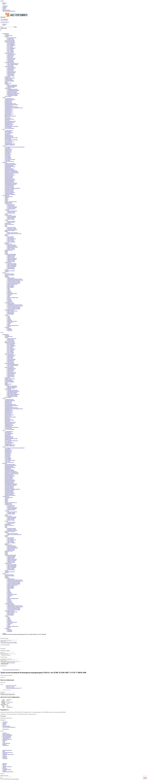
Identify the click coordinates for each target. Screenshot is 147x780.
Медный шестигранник (12, 92)
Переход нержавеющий (12, 245)
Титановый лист (8, 140)
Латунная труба (8, 112)
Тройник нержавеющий (12, 258)
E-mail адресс (3, 640)
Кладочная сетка (8, 152)
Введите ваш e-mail (4, 775)
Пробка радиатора (10, 277)
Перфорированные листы (10, 143)
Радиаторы (5, 768)
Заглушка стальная (11, 208)
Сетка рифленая (8, 157)
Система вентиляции (7, 769)
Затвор (6, 213)
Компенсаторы (8, 223)
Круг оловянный (10, 48)
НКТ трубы (7, 117)
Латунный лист (8, 133)
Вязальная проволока (9, 168)
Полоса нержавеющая (11, 71)
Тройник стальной (11, 260)
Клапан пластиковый (11, 217)
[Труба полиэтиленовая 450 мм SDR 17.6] (11, 669)
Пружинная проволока (9, 185)
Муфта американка (9, 196)
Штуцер (6, 269)
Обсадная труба (8, 118)
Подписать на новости (6, 655)
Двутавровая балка (8, 35)
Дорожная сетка (8, 151)
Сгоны (6, 253)
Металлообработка (6, 726)
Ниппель (7, 234)
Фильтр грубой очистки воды (11, 201)
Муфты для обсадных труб (12, 232)
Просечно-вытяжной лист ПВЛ (11, 137)
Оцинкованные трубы (9, 119)
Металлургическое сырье (8, 752)
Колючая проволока (9, 175)
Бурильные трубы (8, 102)
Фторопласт (9, 301)
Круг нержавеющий (11, 47)
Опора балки (9, 294)
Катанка (6, 36)
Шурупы (9, 298)
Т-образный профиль (9, 79)
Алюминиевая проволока (10, 163)
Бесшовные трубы (8, 100)
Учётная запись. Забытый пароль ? (7, 642)
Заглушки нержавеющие (12, 206)
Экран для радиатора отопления (13, 283)
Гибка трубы (10, 686)
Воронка (6, 199)
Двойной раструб (8, 202)
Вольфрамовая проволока (10, 166)
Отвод (6, 235)
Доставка (4, 7)
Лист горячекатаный (9, 132)
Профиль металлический (10, 77)
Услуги (4, 8)
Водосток (4, 764)
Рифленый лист (8, 138)
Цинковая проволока (9, 193)
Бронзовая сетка (8, 150)
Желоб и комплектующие (12, 284)
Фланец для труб (8, 262)
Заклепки (9, 291)
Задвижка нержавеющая (12, 210)
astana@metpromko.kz (4, 22)
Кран (6, 225)
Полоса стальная (10, 73)
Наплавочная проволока (10, 178)
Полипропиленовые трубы (10, 121)
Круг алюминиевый (11, 42)
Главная (2, 0)
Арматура (7, 34)
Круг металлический (7, 736)
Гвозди (8, 289)
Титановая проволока (9, 191)
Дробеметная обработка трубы (13, 688)
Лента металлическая (7, 737)
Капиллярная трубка (9, 109)
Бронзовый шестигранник (12, 89)
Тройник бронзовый (11, 255)
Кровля (4, 765)
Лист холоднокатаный (9, 141)
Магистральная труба (9, 113)
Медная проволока (8, 177)
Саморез (9, 295)
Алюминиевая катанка (11, 37)
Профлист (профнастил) (10, 144)
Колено (6, 220)
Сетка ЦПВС (7, 147)
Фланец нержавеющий (11, 265)
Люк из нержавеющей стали (12, 63)
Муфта (6, 231)
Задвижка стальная (11, 211)
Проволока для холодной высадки (11, 172)
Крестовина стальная (11, 227)
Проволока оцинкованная (10, 194)
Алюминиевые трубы (9, 98)
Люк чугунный (10, 65)
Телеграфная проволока (9, 189)
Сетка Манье (7, 153)
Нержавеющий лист (9, 135)
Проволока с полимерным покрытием (12, 188)
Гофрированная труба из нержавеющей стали (14, 107)
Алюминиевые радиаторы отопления (14, 278)
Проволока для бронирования (11, 170)
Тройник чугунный (11, 261)
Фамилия (2, 653)
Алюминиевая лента (11, 54)
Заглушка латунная (11, 204)
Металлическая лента (9, 53)
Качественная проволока (10, 174)
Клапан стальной (10, 218)
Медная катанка (10, 38)
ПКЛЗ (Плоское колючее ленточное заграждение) (14, 146)
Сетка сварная (8, 158)
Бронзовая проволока (9, 165)
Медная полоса (10, 70)
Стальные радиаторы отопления (13, 306)
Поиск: (1, 27)
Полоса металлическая (7, 739)
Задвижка (7, 209)
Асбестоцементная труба (10, 99)
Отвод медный (10, 237)
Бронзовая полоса (10, 68)
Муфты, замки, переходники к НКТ (14, 233)
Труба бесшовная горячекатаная (11, 106)
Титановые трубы (8, 125)
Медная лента (10, 57)
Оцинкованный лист (9, 136)
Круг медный (10, 46)
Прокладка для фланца (11, 263)
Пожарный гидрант (9, 250)
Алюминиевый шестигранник (13, 90)
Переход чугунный (11, 249)
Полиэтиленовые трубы (9, 122)
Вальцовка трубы (11, 685)
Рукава (6, 252)
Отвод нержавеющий (11, 238)
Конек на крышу (10, 285)
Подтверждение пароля (5, 661)
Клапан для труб (8, 515)
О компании (5, 5)
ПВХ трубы (7, 120)
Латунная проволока (9, 176)
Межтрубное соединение (10, 230)
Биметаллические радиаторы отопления (15, 279)
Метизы (6, 275)
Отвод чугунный (10, 240)
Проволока (5, 740)
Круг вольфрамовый (11, 44)
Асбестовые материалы (7, 750)
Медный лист (7, 134)
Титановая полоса (10, 74)
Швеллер (7, 84)
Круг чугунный (10, 52)
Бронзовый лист (8, 131)
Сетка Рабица (7, 156)
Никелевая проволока (9, 180)
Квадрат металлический (9, 40)
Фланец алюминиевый (11, 264)
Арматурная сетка (8, 449)
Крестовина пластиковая (12, 229)
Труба (4, 742)
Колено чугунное (10, 222)
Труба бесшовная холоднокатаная (11, 126)
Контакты (5, 2)
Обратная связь (6, 729)
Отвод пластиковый (11, 241)
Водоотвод (5, 763)
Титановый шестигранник (12, 95)
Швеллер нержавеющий (12, 86)
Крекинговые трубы (9, 111)
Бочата (6, 198)
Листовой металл (6, 738)
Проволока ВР (8, 167)
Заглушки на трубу (8, 203)
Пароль (2, 641)
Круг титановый (10, 51)
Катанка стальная (10, 39)
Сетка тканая (7, 160)
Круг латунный (10, 45)
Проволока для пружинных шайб (11, 171)
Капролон (9, 299)
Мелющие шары (8, 383)
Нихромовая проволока (9, 482)
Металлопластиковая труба (10, 416)
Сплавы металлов (8, 78)
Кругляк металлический (9, 41)
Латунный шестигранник (12, 91)
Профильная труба (8, 123)
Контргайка (9, 292)
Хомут (8, 296)
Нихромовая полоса (11, 72)
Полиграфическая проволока (10, 184)
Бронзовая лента (10, 55)
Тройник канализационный (10, 254)
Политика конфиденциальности (9, 11)
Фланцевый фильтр (11, 268)
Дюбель (8, 290)
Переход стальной (10, 548)
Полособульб (7, 76)
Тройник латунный (11, 256)
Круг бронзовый (10, 43)
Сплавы (4, 755)
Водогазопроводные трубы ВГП (11, 104)
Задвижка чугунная (11, 212)
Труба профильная (6, 743)
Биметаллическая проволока (10, 164)
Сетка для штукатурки (9, 161)
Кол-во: (1, 693)
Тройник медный (10, 257)
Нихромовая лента (11, 59)
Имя (1, 652)
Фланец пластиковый (11, 266)
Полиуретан (9, 300)
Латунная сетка (8, 154)
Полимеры (7, 276)
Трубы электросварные (9, 128)
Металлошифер (10, 287)
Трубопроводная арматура (8, 771)
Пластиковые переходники (12, 246)
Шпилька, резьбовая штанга (12, 297)
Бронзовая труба (8, 101)
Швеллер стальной (11, 87)
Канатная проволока (9, 173)
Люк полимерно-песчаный (12, 64)
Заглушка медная (10, 205)
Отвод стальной (10, 239)
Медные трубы (8, 114)
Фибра (6, 81)
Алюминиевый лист (9, 130)
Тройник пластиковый (11, 259)
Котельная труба (8, 110)
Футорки (7, 271)
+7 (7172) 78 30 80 (4, 20)
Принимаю (8, 662)
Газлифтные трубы (8, 105)
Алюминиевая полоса (11, 67)
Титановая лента (10, 61)
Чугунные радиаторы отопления (13, 282)
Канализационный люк (9, 62)
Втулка (6, 200)
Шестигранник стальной (12, 94)
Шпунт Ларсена (8, 96)
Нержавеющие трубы (9, 124)
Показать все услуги (7, 689)
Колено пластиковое (11, 221)
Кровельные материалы (9, 274)
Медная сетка (7, 155)
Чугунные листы (8, 142)
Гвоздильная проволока (9, 169)
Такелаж (4, 770)
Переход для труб (8, 243)
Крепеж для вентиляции (12, 293)
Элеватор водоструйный (10, 270)
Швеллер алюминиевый (12, 85)
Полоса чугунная (10, 75)
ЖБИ (4, 751)
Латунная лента (10, 56)
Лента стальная (10, 60)
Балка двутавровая (6, 733)
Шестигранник (8, 88)
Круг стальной (10, 350)
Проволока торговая (9, 190)
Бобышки (7, 197)
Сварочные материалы (7, 766)
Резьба (6, 251)
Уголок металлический (9, 80)
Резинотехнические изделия (8, 754)
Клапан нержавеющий (11, 216)
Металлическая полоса (9, 66)
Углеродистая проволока (10, 192)
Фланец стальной (10, 267)
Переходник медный (11, 244)
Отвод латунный (10, 236)
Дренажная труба (8, 108)
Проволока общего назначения (11, 183)
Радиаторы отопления (9, 273)
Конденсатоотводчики (9, 224)
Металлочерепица (10, 286)
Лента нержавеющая (11, 58)
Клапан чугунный (10, 219)
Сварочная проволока (9, 186)
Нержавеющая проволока (10, 179)
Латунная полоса (10, 69)
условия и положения (10, 662)
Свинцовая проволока (9, 187)
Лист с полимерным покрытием (11, 139)
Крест (6, 226)
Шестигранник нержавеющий (13, 93)
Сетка (4, 741)
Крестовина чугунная (11, 228)
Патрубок (7, 242)
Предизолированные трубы (10, 103)
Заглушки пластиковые (11, 207)
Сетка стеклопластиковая (10, 159)
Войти (4, 3)
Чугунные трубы (8, 127)
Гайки (8, 288)
